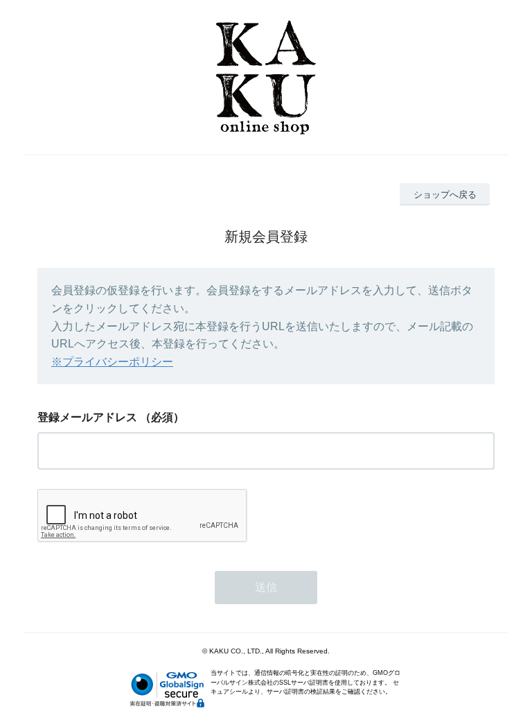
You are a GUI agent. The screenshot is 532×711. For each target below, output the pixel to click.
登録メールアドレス (87, 417)
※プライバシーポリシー (112, 362)
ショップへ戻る (445, 194)
